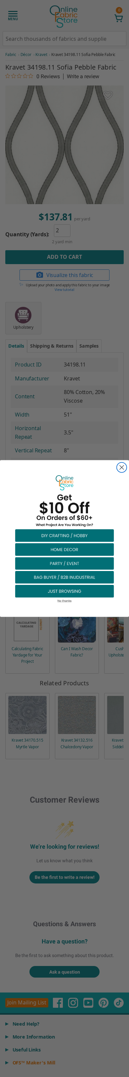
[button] (64, 535)
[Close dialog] (122, 467)
